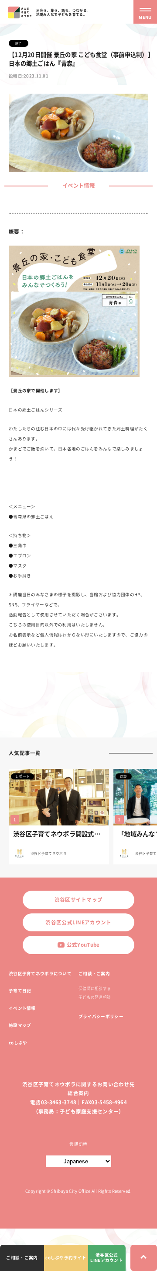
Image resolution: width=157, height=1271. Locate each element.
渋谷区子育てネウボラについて (40, 973)
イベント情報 (22, 1008)
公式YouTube (83, 944)
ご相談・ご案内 (94, 973)
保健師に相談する (94, 988)
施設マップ (20, 1025)
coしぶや (18, 1042)
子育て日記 (20, 990)
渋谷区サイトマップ (79, 899)
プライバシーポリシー (100, 1016)
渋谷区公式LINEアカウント (78, 922)
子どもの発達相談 (94, 997)
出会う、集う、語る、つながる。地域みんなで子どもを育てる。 (63, 12)
